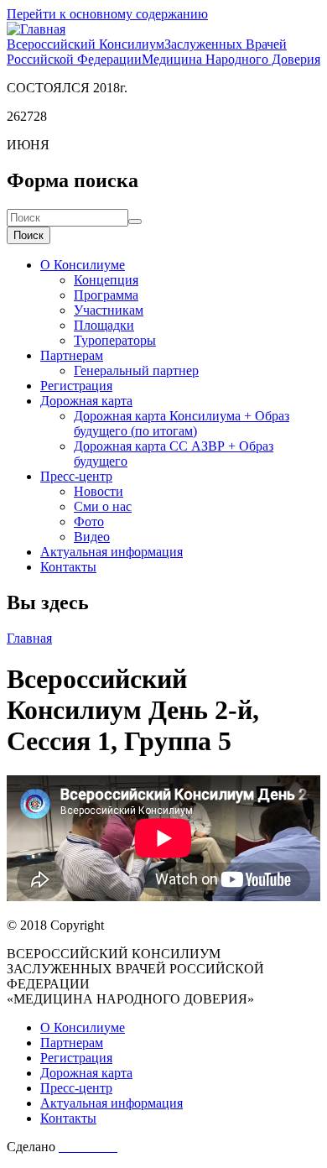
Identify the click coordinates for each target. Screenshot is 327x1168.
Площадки (104, 325)
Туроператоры (115, 340)
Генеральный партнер (136, 370)
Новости (98, 491)
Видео (92, 536)
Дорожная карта (86, 401)
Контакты (68, 567)
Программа (106, 295)
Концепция (106, 280)
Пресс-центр (76, 476)
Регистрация (76, 385)
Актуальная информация (111, 552)
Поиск (28, 235)
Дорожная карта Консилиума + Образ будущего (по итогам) (181, 423)
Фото (89, 521)
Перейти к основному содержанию (107, 14)
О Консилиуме (82, 265)
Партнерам (71, 355)
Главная (29, 638)
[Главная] (36, 29)
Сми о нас (103, 506)
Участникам (108, 310)
